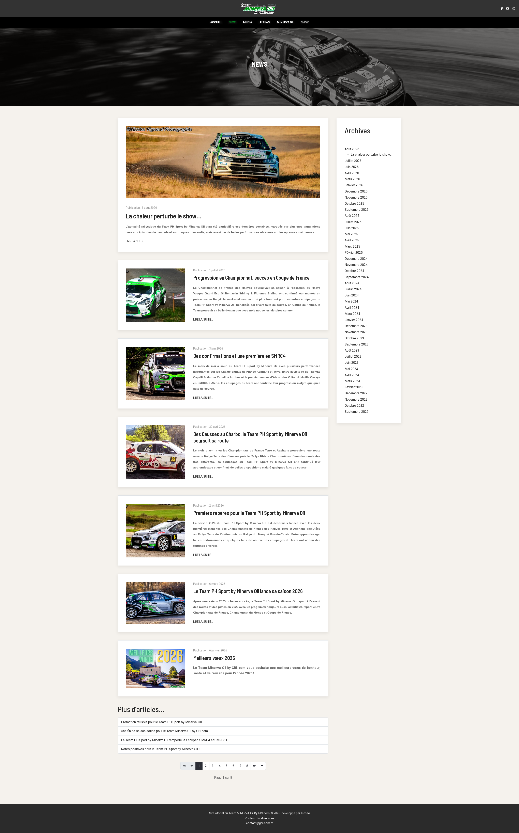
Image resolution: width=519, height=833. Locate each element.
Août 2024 (352, 283)
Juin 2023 (352, 363)
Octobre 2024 (354, 271)
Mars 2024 (352, 314)
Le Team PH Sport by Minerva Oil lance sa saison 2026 (248, 591)
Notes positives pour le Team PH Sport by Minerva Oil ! (160, 749)
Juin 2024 (352, 295)
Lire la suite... (135, 241)
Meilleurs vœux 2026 (214, 658)
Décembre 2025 (356, 191)
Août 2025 (352, 216)
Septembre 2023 (357, 344)
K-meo (305, 813)
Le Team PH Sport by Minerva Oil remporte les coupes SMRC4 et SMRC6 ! (174, 740)
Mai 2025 (351, 234)
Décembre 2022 (356, 393)
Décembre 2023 (356, 326)
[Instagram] (514, 8)
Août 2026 (352, 149)
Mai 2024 (351, 301)
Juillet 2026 (353, 161)
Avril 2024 (352, 308)
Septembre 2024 (357, 277)
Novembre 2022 (356, 399)
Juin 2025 (352, 228)
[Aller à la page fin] (262, 766)
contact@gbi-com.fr (259, 823)
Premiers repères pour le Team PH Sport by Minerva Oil (249, 513)
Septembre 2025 (357, 210)
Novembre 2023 (356, 332)
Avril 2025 (352, 240)
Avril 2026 (352, 173)
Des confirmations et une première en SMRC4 (239, 356)
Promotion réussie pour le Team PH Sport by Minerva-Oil (161, 722)
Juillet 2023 (353, 356)
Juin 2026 (352, 167)
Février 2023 (354, 387)
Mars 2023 (352, 381)
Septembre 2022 (357, 412)
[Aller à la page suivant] (254, 766)
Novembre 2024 (356, 265)
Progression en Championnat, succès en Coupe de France (251, 277)
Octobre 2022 (354, 405)
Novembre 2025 (356, 197)
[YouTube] (507, 8)
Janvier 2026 (354, 185)
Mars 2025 (352, 246)
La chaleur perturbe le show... (164, 216)
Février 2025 (354, 252)
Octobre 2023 (354, 338)
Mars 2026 (352, 179)
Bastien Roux (265, 818)
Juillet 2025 (353, 222)
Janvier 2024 (354, 320)
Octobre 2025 (354, 203)
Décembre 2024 (356, 259)
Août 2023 (352, 350)
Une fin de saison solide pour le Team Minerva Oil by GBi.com (164, 731)
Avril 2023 (352, 375)
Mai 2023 (351, 369)
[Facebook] (502, 8)
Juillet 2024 (353, 289)
